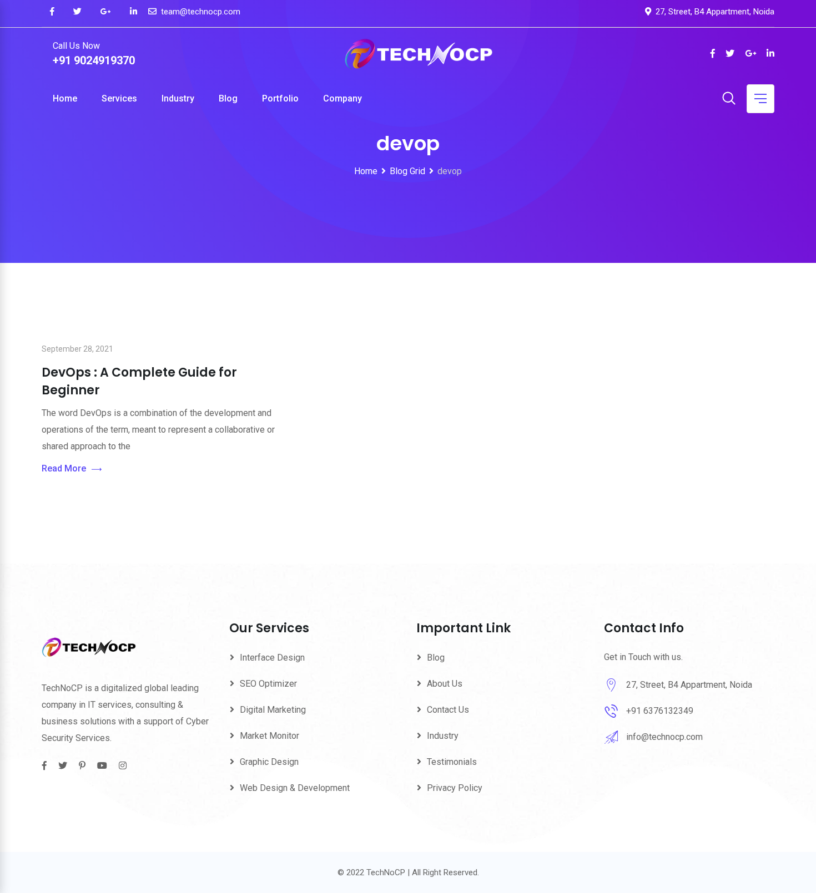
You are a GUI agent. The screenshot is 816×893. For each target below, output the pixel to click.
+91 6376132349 (659, 711)
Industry (178, 98)
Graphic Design (269, 762)
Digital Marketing (273, 709)
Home (65, 98)
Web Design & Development (295, 788)
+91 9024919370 (94, 60)
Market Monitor (269, 735)
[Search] (729, 99)
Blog (228, 98)
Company (342, 98)
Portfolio (280, 98)
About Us (444, 683)
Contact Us (448, 709)
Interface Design (272, 657)
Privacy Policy (454, 788)
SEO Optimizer (268, 683)
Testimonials (452, 762)
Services (119, 98)
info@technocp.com (664, 737)
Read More (64, 468)
